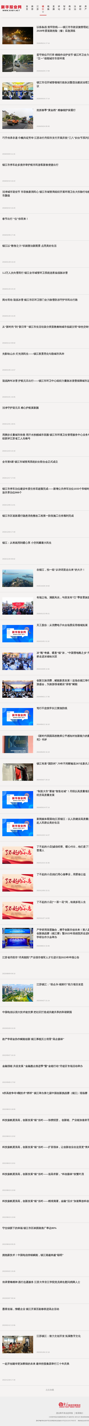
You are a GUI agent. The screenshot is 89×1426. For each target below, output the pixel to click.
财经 (80, 7)
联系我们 (79, 1413)
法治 (75, 7)
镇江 (43, 7)
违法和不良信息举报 (64, 1413)
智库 (64, 7)
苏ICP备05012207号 (42, 1420)
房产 (86, 7)
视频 (48, 7)
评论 (59, 7)
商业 (70, 7)
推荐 (32, 7)
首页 (27, 7)
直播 (54, 7)
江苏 (38, 7)
